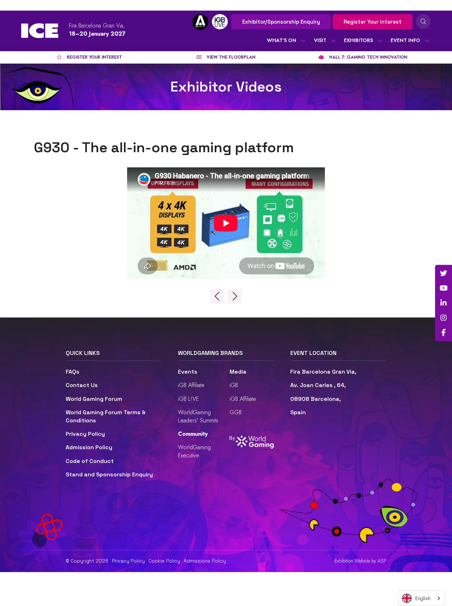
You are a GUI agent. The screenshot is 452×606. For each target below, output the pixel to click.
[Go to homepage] (39, 31)
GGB (236, 412)
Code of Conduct (90, 461)
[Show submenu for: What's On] (303, 40)
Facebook (443, 332)
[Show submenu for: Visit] (333, 40)
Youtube (443, 288)
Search (423, 21)
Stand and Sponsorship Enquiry (109, 474)
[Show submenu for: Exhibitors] (379, 40)
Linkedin (443, 303)
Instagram (443, 317)
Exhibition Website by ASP (360, 561)
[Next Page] (234, 296)
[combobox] (421, 598)
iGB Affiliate (191, 385)
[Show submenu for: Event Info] (427, 40)
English (422, 598)
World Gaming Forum (94, 399)
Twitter (443, 273)
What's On (281, 40)
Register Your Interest (373, 21)
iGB (234, 385)
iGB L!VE (188, 399)
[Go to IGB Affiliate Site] (200, 22)
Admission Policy (89, 447)
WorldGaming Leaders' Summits (198, 416)
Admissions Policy (205, 561)
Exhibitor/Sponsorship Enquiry (281, 21)
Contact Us (82, 385)
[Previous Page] (217, 296)
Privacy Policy (85, 434)
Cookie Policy (164, 561)
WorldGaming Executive (194, 451)
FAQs (72, 371)
